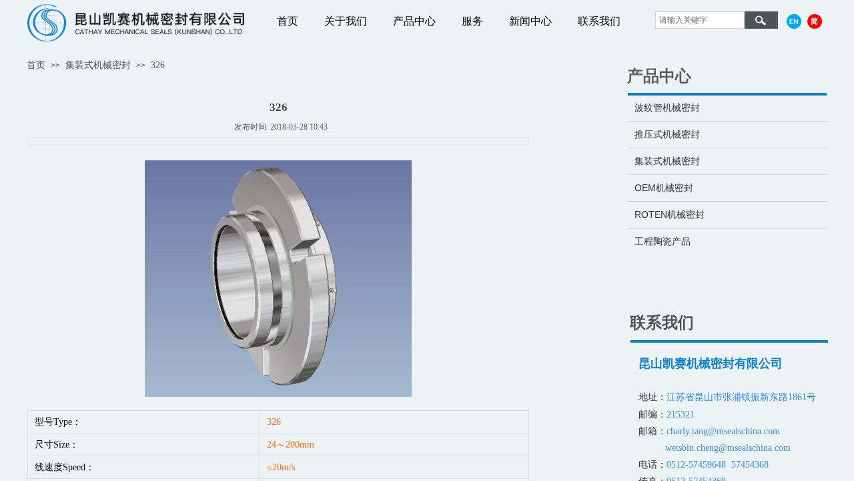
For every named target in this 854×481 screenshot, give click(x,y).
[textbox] (700, 20)
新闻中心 (530, 21)
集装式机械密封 (98, 65)
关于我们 (345, 21)
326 (158, 65)
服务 (472, 21)
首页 (287, 21)
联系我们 (599, 21)
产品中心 (414, 21)
